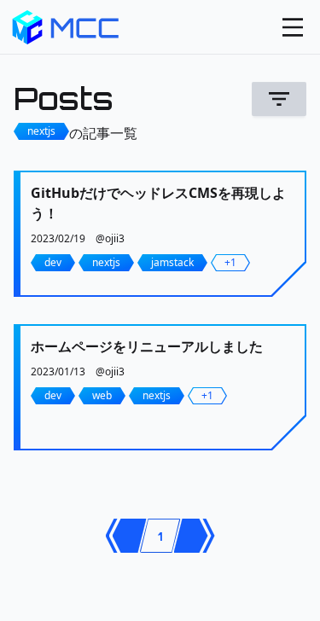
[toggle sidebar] (292, 27)
